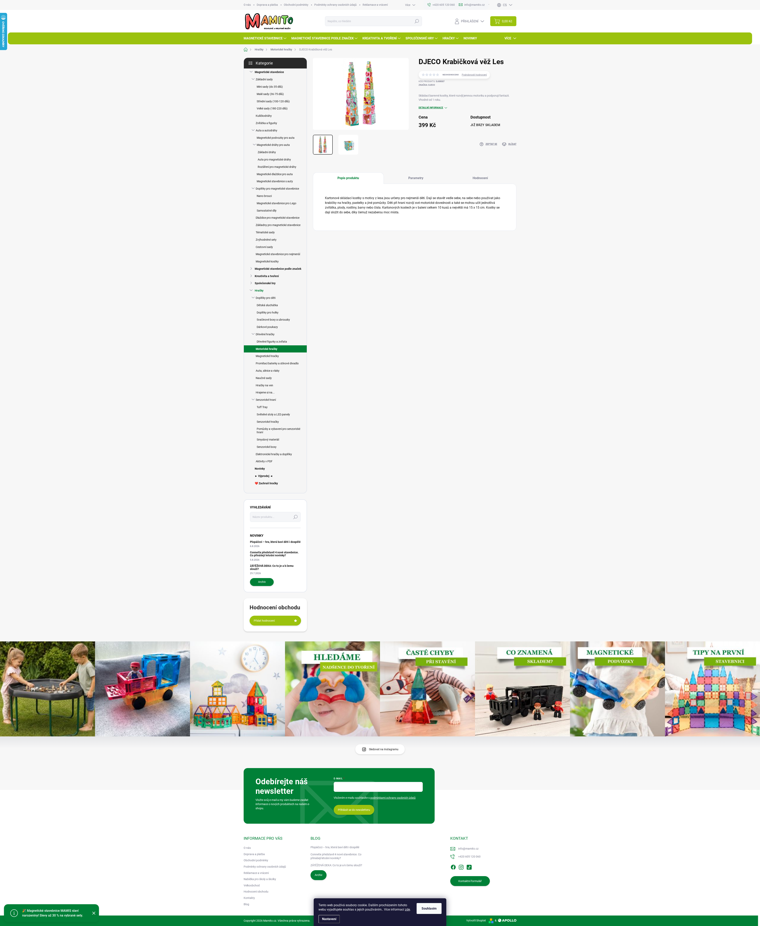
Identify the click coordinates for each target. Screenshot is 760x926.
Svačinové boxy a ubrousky (273, 319)
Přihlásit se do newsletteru (354, 809)
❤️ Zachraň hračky (266, 483)
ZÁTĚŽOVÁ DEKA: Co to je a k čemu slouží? (272, 567)
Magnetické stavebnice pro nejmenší (278, 254)
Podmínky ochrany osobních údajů (335, 4)
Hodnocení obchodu (256, 891)
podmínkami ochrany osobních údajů (393, 797)
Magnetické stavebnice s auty (275, 181)
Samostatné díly (266, 210)
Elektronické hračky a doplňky (274, 454)
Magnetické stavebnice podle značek (278, 268)
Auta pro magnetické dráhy (274, 159)
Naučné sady (264, 378)
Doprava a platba (267, 4)
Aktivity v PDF (264, 461)
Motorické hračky (266, 348)
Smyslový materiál (268, 439)
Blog (246, 904)
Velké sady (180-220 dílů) (272, 108)
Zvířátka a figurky (266, 123)
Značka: (427, 85)
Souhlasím (429, 908)
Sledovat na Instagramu (383, 749)
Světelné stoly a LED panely (273, 414)
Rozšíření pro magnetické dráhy (277, 166)
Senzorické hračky (268, 421)
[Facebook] (453, 866)
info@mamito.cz (468, 848)
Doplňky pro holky (267, 312)
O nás (247, 4)
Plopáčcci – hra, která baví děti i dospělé (275, 541)
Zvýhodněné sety (266, 239)
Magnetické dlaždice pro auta (275, 174)
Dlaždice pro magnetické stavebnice (277, 217)
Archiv (262, 581)
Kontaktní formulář (470, 881)
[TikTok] (469, 866)
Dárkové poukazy (267, 327)
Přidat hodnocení (264, 620)
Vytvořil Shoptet (476, 920)
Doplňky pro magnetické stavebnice (277, 188)
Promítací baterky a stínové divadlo (277, 363)
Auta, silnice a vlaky (267, 370)
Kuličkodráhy (264, 115)
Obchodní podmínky (296, 4)
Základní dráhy (267, 152)
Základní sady (264, 79)
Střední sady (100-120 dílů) (273, 101)
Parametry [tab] (415, 178)
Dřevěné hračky (265, 334)
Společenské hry (265, 283)
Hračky (259, 290)
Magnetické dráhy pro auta (273, 144)
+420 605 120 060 (469, 856)
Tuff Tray (262, 407)
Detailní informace (431, 107)
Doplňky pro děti (266, 297)
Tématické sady (265, 232)
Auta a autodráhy (266, 130)
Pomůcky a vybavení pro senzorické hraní (278, 430)
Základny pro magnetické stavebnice (278, 225)
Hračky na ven (264, 385)
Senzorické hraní (266, 399)
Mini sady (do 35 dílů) (270, 86)
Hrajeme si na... (265, 392)
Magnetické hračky (267, 356)
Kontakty (249, 897)
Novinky (260, 468)
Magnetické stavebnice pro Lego (276, 203)
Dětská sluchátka (267, 305)
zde (407, 909)
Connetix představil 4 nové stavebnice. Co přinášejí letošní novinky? (274, 554)
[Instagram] (461, 866)
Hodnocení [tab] (480, 178)
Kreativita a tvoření (267, 276)
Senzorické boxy (266, 446)
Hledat (417, 21)
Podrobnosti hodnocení (474, 74)
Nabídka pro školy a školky (260, 879)
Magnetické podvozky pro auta (275, 137)
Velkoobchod (252, 885)
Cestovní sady (264, 247)
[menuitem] (265, 38)
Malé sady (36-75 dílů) (270, 94)
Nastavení (329, 919)
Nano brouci (264, 196)
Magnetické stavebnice (269, 72)
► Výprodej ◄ (264, 476)
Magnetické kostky (267, 261)
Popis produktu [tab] (348, 178)
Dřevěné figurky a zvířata (272, 341)
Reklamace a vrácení (375, 4)
